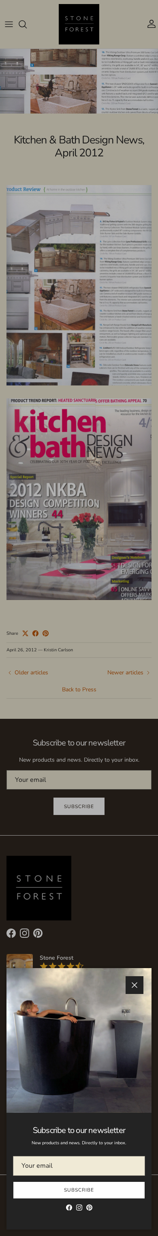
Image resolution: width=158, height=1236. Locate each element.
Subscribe (79, 1190)
